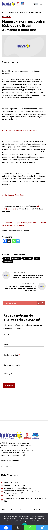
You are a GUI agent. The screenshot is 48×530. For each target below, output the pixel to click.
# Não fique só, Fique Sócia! (13, 195)
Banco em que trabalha (13, 365)
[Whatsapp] (14, 241)
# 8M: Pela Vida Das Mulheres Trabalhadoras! (20, 130)
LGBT (37, 258)
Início (4, 12)
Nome (7, 334)
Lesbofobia (27, 258)
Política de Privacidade (9, 460)
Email (7, 345)
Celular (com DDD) (12, 355)
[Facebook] (5, 241)
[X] (9, 241)
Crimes (6, 258)
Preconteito (8, 262)
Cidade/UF (8, 374)
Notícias (11, 12)
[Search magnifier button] (43, 303)
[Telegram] (18, 241)
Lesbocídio (16, 258)
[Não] (45, 521)
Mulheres (20, 12)
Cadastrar (9, 385)
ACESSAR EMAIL (6, 466)
